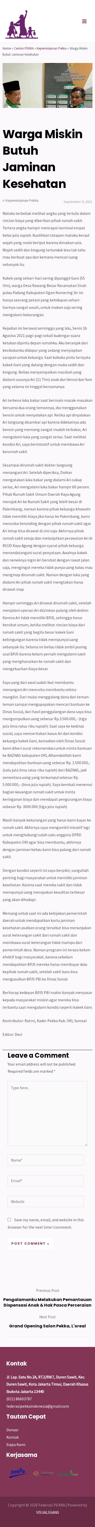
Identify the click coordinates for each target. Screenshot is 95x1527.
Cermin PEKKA (24, 48)
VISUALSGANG (47, 1512)
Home (7, 48)
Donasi (12, 1429)
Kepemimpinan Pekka (52, 48)
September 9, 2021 (78, 201)
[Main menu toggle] (84, 21)
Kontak (12, 1437)
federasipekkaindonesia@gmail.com (37, 1406)
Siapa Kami (15, 1444)
